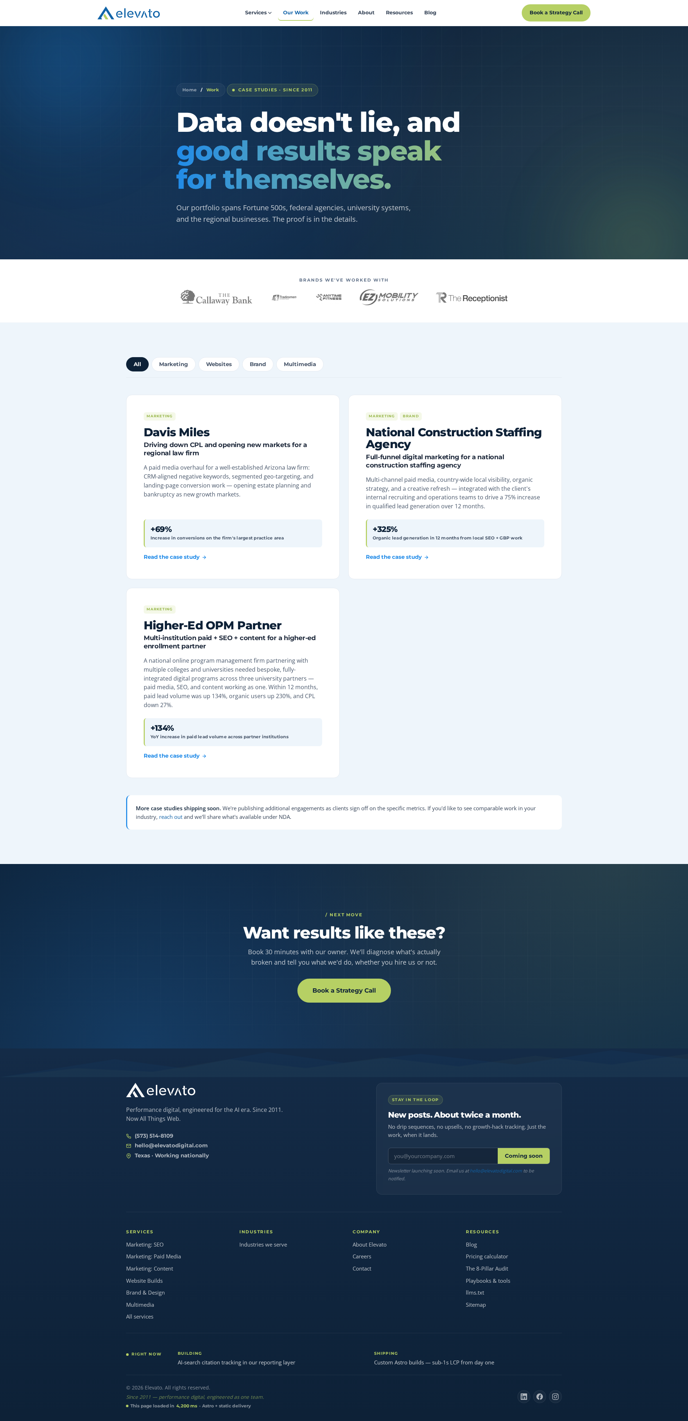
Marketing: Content (149, 1268)
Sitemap (476, 1304)
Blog (471, 1244)
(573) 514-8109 (154, 1136)
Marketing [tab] (173, 364)
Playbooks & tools (488, 1280)
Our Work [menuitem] (296, 12)
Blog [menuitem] (430, 12)
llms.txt (475, 1292)
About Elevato (370, 1244)
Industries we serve (263, 1244)
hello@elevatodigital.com (171, 1145)
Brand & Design (145, 1292)
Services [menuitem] (256, 12)
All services (139, 1316)
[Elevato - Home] (128, 12)
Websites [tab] (219, 364)
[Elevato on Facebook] (539, 1396)
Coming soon (524, 1156)
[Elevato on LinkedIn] (523, 1396)
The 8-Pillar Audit (487, 1268)
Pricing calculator (487, 1256)
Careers (362, 1256)
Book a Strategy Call (556, 12)
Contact (362, 1268)
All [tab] (137, 364)
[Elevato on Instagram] (555, 1396)
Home (189, 89)
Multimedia (140, 1304)
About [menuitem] (366, 12)
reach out (170, 816)
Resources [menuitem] (399, 12)
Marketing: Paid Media (153, 1256)
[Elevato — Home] (160, 1090)
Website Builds (144, 1280)
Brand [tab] (258, 364)
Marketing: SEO (145, 1244)
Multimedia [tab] (300, 364)
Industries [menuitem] (333, 12)
